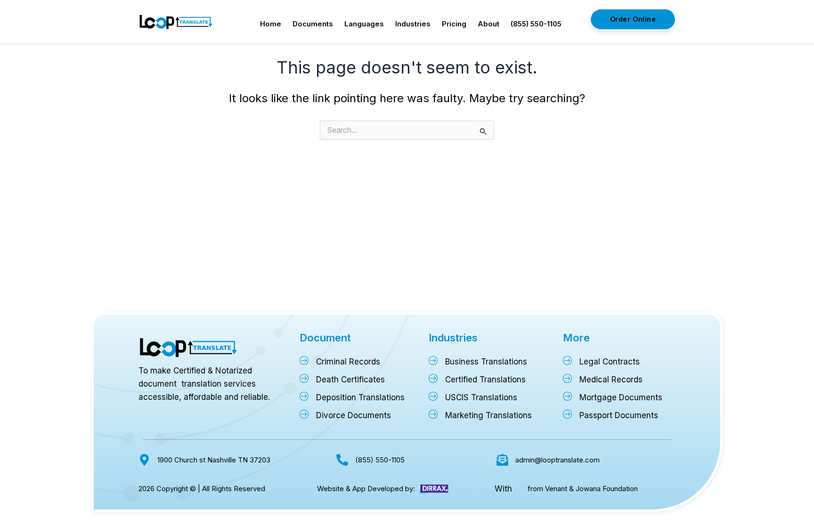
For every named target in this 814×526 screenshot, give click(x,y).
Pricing (454, 23)
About (488, 23)
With (503, 489)
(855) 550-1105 (536, 23)
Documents (313, 23)
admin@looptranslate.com (557, 459)
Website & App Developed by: (366, 488)
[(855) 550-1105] (342, 460)
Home (270, 23)
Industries (413, 23)
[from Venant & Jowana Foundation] (519, 489)
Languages (364, 23)
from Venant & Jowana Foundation (583, 488)
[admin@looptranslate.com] (502, 460)
